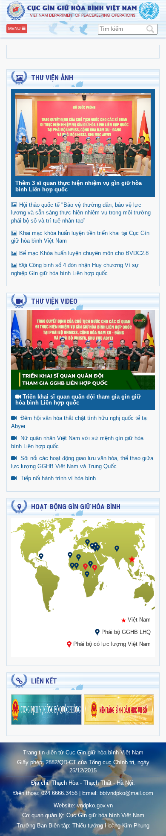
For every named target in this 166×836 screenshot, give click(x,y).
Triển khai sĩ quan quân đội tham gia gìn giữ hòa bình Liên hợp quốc (77, 399)
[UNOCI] (76, 565)
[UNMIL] (72, 565)
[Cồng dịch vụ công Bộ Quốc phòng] (46, 709)
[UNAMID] (90, 563)
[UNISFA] (95, 548)
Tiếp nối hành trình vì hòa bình (58, 478)
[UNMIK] (87, 542)
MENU (15, 28)
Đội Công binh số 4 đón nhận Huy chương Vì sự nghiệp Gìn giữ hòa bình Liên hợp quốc (75, 269)
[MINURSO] (70, 554)
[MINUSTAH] (41, 556)
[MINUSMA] (78, 557)
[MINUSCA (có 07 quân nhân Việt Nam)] (85, 566)
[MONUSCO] (87, 574)
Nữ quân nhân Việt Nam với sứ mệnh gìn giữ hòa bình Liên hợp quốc (77, 442)
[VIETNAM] (132, 558)
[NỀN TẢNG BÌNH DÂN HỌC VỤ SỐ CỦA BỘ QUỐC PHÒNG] (119, 709)
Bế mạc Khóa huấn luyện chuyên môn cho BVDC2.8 (84, 253)
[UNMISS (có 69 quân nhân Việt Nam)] (94, 567)
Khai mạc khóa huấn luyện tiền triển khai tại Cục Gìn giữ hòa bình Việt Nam (80, 237)
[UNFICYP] (92, 546)
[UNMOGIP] (116, 548)
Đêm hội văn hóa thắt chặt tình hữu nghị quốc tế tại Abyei (79, 422)
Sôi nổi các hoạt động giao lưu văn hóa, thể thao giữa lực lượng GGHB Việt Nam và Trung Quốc (82, 462)
